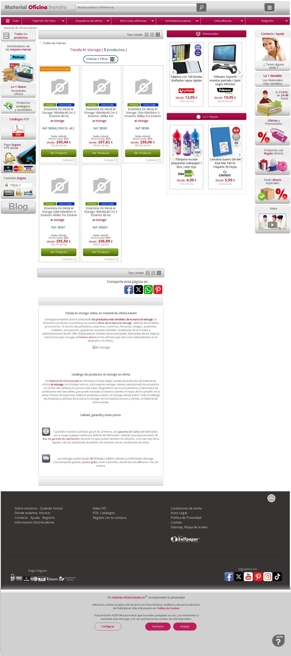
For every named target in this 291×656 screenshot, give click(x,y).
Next (239, 72)
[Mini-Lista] (152, 35)
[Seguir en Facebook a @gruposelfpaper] (228, 576)
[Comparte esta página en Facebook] (128, 290)
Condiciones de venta (186, 508)
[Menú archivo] (197, 21)
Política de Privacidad (186, 517)
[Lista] (147, 35)
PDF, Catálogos (104, 513)
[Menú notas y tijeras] (152, 21)
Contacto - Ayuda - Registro (35, 517)
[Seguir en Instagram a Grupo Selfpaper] (267, 576)
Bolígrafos (268, 21)
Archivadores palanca (178, 21)
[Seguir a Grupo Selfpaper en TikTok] (277, 576)
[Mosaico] (158, 35)
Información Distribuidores (34, 522)
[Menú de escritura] (286, 21)
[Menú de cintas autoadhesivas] (242, 21)
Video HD (99, 508)
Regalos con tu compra (109, 517)
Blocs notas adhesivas (133, 21)
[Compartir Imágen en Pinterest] (157, 290)
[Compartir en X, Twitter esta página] (138, 290)
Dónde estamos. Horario (32, 513)
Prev (174, 72)
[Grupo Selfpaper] (185, 542)
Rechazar (158, 626)
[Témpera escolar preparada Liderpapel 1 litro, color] (186, 141)
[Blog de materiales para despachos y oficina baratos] (18, 207)
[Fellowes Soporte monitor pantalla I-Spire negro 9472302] (225, 59)
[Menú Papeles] (63, 21)
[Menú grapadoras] (108, 21)
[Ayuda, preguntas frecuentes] (278, 646)
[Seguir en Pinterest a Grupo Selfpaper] (258, 576)
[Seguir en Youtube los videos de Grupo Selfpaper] (248, 576)
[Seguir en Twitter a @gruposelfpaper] (238, 576)
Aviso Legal (179, 513)
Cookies (176, 522)
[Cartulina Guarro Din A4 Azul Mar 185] (225, 141)
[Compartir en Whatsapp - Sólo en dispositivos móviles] (148, 290)
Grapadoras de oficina (89, 21)
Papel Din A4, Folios (44, 21)
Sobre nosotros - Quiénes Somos (39, 508)
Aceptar (184, 626)
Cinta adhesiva (222, 21)
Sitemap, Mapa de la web (189, 527)
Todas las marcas (54, 43)
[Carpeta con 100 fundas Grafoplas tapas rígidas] (186, 59)
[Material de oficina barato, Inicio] (34, 10)
